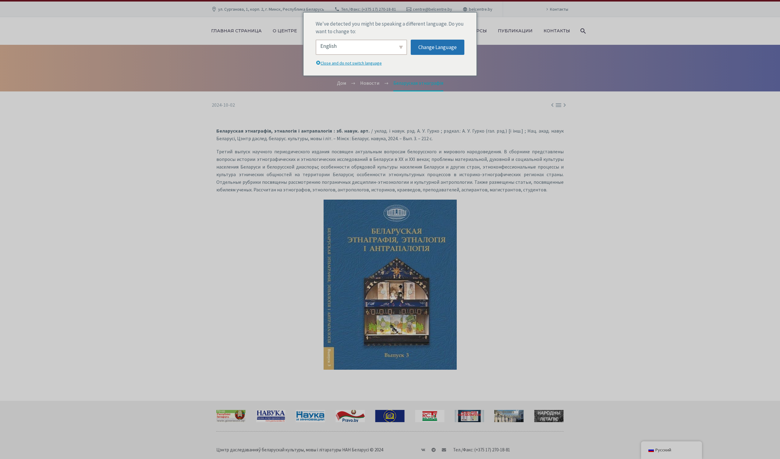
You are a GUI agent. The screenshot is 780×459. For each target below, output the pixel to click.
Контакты (559, 9)
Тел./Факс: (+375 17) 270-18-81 (368, 9)
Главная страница (236, 31)
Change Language (437, 47)
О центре (285, 31)
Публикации (515, 31)
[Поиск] (582, 31)
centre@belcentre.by (432, 9)
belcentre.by (480, 9)
